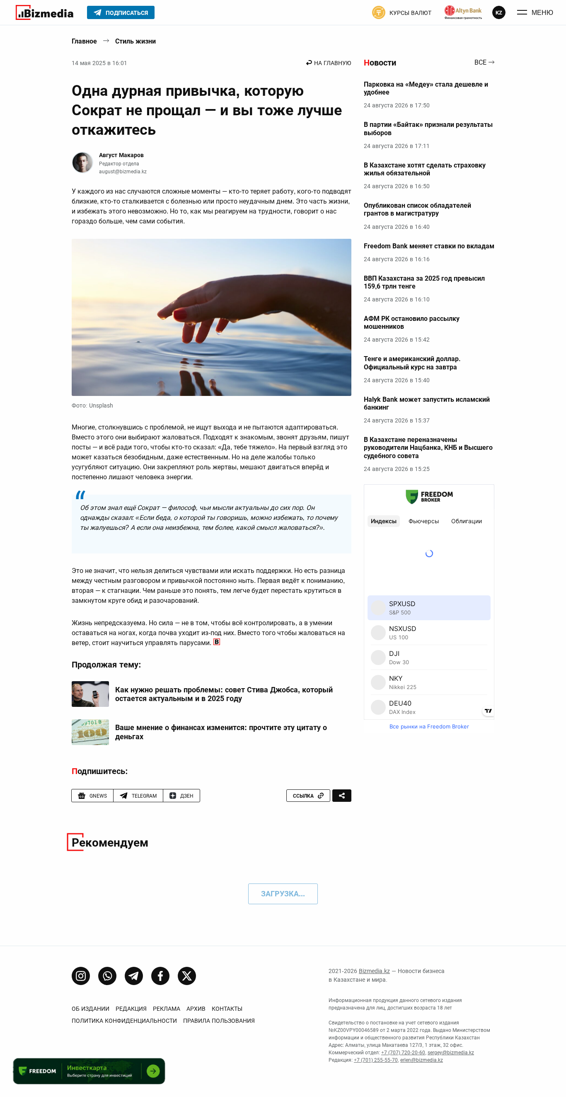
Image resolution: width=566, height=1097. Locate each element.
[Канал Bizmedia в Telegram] (134, 976)
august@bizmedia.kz (123, 172)
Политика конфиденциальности (124, 1021)
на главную (332, 63)
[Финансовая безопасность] (463, 12)
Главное (84, 41)
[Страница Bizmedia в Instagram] (81, 976)
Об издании (90, 1009)
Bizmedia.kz (374, 971)
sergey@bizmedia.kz (451, 1053)
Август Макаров (121, 155)
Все (480, 62)
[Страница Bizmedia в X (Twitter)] (187, 976)
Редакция (131, 1009)
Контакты (227, 1009)
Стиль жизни (135, 41)
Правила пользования (219, 1021)
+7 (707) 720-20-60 (403, 1053)
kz (499, 13)
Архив (196, 1009)
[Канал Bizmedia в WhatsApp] (107, 976)
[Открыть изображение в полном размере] (211, 317)
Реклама (166, 1009)
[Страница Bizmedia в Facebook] (160, 976)
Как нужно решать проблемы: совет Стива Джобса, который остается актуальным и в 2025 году (224, 694)
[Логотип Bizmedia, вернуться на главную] (44, 12)
